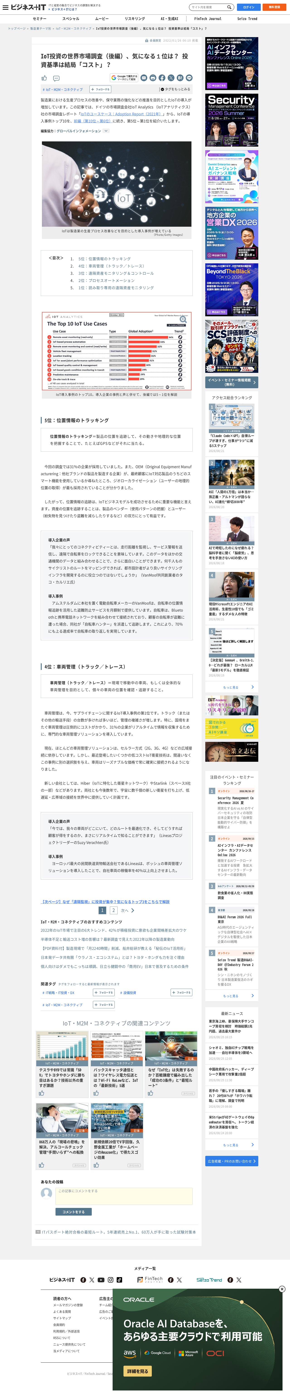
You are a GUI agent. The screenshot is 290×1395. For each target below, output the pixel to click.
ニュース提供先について (69, 1344)
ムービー (102, 18)
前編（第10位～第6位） (93, 121)
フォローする (102, 89)
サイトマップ (62, 1318)
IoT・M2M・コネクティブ (64, 89)
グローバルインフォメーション (79, 131)
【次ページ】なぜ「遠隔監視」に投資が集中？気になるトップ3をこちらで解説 (105, 901)
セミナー (39, 18)
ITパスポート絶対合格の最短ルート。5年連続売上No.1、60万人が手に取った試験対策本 (119, 1232)
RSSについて (61, 1337)
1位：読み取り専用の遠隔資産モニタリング (116, 287)
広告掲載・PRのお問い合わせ (230, 1161)
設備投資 (129, 992)
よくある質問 (62, 1311)
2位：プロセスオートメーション (107, 280)
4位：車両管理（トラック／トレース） (112, 266)
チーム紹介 (106, 1305)
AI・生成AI (169, 18)
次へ (125, 910)
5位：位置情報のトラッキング (105, 258)
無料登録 (274, 7)
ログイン (249, 7)
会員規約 (59, 1324)
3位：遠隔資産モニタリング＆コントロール (116, 273)
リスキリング (135, 18)
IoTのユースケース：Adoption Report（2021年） (122, 114)
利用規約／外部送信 (66, 1331)
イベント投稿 (108, 1318)
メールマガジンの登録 (68, 1305)
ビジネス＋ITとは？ (64, 9)
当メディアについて (66, 1351)
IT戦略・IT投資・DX (60, 992)
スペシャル (70, 18)
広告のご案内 (108, 1311)
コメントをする (74, 1211)
